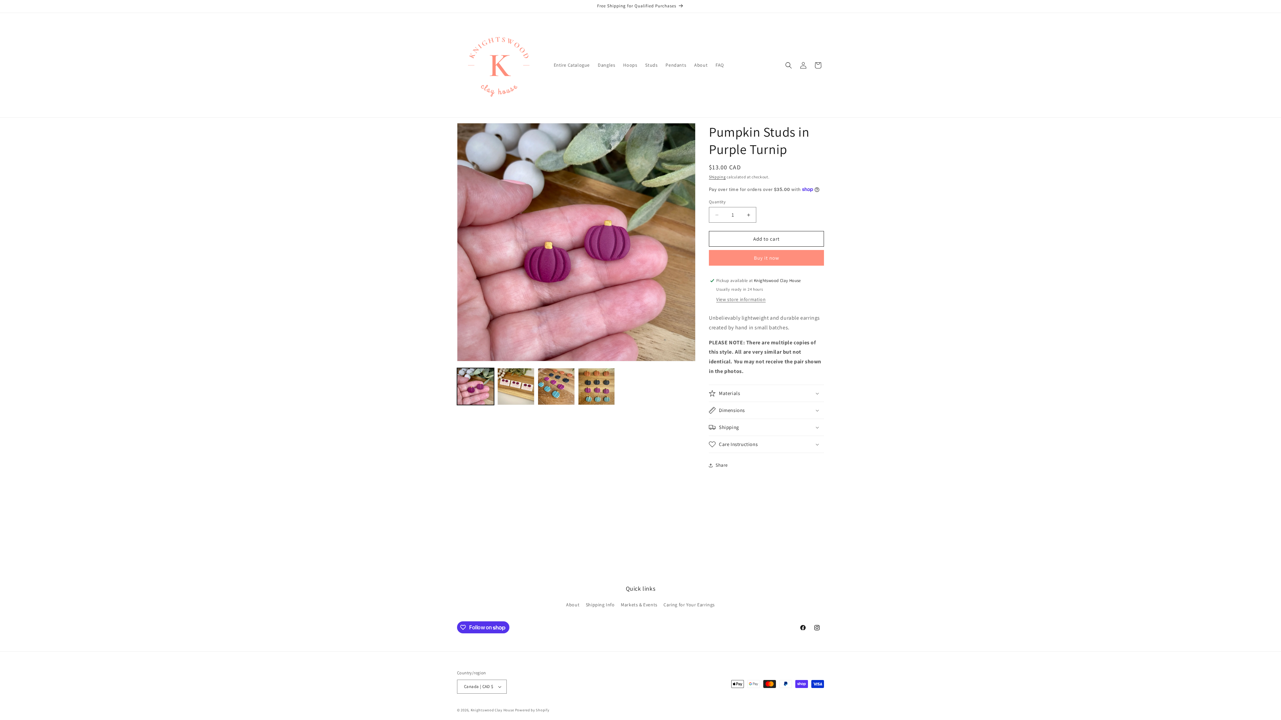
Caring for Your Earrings (689, 605)
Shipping (717, 176)
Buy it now (766, 258)
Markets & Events (639, 605)
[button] (788, 65)
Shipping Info (600, 605)
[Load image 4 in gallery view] (596, 386)
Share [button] (722, 465)
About (572, 605)
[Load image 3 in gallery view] (556, 386)
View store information (741, 299)
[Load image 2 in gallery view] (515, 386)
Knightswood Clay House (492, 710)
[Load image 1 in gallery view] (475, 386)
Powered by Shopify (532, 710)
